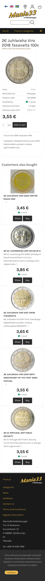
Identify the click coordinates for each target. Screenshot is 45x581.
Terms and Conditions (14, 509)
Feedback (8, 498)
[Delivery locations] (25, 7)
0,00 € (30, 110)
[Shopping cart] (40, 7)
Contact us (8, 504)
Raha (33, 89)
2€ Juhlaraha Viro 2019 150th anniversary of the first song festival (20, 377)
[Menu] (40, 31)
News (5, 492)
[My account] (32, 7)
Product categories (24, 31)
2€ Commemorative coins (20, 49)
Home (5, 31)
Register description (13, 515)
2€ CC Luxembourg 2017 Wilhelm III (22, 251)
